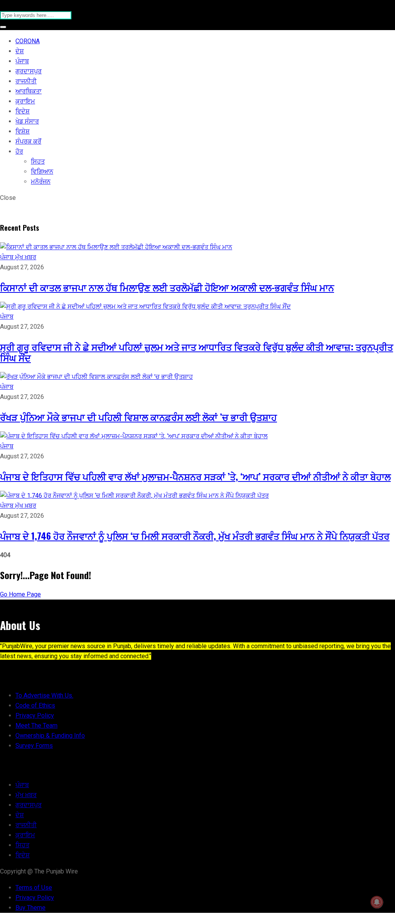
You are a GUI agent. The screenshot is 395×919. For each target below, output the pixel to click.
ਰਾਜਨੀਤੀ (26, 81)
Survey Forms (34, 745)
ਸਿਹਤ (38, 161)
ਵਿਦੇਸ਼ (22, 111)
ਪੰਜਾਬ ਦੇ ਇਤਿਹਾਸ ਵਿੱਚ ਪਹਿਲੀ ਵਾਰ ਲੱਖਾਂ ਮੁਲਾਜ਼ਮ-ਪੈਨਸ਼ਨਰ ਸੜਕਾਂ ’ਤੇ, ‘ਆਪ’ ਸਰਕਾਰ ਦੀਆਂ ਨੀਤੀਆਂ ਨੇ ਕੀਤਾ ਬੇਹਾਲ (195, 476)
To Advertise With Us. (44, 695)
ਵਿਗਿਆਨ (42, 171)
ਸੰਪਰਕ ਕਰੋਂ (28, 141)
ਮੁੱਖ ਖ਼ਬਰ (25, 257)
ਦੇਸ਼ (19, 51)
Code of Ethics (35, 705)
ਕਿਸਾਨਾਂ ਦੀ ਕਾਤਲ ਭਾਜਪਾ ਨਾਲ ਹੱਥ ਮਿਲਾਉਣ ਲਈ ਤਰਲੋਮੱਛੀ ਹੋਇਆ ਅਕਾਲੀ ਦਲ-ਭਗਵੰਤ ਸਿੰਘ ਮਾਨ (167, 287)
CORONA (27, 41)
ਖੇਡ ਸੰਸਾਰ (27, 121)
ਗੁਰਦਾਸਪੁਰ (28, 71)
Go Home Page (20, 594)
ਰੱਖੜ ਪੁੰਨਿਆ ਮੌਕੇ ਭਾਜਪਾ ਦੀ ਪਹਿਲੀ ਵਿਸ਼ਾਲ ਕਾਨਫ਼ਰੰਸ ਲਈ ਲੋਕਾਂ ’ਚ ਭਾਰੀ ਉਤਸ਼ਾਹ (138, 417)
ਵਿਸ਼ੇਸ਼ (22, 131)
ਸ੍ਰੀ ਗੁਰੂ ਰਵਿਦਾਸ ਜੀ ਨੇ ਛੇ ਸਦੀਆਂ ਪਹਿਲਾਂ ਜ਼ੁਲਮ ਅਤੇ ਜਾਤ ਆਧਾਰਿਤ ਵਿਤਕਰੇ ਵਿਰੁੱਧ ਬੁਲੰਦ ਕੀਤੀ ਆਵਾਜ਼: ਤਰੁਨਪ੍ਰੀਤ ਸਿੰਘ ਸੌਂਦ (196, 352)
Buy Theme (30, 907)
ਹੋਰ (19, 151)
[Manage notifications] (377, 902)
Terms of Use (33, 887)
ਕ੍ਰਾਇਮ (25, 101)
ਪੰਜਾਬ (22, 61)
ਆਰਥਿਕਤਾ (28, 91)
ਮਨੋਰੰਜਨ (41, 181)
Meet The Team (36, 725)
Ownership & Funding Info (50, 735)
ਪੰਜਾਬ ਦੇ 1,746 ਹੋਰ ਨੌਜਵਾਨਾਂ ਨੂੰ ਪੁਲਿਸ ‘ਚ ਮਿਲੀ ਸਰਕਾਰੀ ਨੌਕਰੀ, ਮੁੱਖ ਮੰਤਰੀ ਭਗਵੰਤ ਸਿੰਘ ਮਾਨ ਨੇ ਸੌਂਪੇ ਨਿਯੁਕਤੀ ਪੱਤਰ (195, 535)
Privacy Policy (34, 715)
